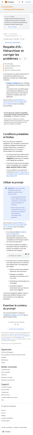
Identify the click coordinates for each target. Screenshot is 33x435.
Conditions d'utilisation (7, 427)
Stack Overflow (5, 389)
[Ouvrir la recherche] (19, 2)
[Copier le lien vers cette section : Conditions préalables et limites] (15, 137)
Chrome (3, 413)
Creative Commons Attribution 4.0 (17, 334)
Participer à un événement (8, 380)
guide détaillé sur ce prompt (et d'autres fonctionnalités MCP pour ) (15, 102)
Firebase (5, 34)
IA (20, 35)
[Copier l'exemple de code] (28, 254)
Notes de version (5, 395)
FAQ (2, 400)
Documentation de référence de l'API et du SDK (13, 354)
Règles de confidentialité (20, 427)
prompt (13, 315)
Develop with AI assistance (14, 9)
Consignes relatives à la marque (9, 397)
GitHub (3, 362)
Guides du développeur (7, 352)
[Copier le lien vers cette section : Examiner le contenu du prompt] (17, 309)
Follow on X (4, 375)
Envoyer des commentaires (12, 42)
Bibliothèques (4, 360)
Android (3, 410)
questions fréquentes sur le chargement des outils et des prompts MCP (17, 174)
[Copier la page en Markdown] (25, 58)
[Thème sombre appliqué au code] (26, 254)
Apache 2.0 (27, 335)
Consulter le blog (5, 369)
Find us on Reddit (5, 372)
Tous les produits (5, 420)
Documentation (7, 7)
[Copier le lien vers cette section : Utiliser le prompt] (25, 183)
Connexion (28, 2)
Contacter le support (6, 387)
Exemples (3, 357)
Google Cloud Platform (7, 418)
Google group (4, 392)
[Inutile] (23, 39)
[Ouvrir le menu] (2, 2)
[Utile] (21, 39)
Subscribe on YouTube (6, 377)
